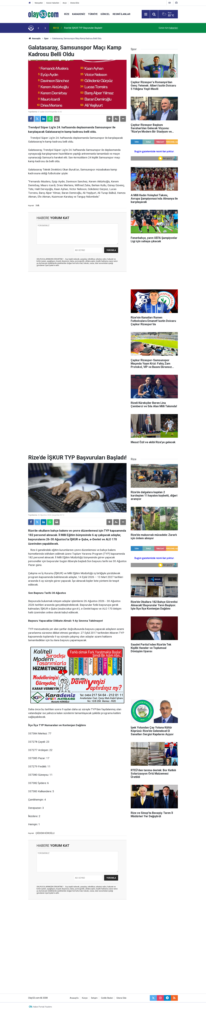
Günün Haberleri (52, 3)
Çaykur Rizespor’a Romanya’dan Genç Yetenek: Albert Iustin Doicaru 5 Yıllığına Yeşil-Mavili (98, 28)
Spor (46, 38)
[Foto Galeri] (176, 2)
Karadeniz (78, 14)
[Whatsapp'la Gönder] (50, 119)
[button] (109, 119)
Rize (66, 14)
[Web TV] (169, 2)
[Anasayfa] (29, 3)
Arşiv (65, 3)
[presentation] (38, 28)
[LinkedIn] (43, 119)
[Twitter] (37, 119)
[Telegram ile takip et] (167, 998)
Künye (85, 998)
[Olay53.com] (43, 14)
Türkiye (93, 14)
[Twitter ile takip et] (153, 998)
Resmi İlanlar (121, 14)
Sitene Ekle (74, 3)
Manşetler (39, 3)
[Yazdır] (57, 119)
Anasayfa (36, 38)
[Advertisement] (15, 75)
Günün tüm (168, 28)
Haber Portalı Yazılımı (42, 1007)
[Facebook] (31, 119)
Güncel (105, 14)
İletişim (94, 998)
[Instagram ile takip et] (160, 998)
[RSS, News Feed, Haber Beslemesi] (174, 998)
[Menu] (145, 14)
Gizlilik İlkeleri (107, 998)
